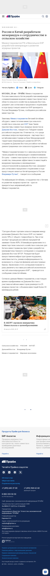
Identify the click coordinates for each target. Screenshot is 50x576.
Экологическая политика (10, 558)
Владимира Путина (10, 174)
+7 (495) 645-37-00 (9, 488)
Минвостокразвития (19, 118)
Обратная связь (8, 481)
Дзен (30, 88)
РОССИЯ (23, 346)
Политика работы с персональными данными (17, 550)
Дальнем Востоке (9, 130)
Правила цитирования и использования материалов (19, 548)
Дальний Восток (8, 349)
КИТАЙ (32, 346)
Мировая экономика (28, 353)
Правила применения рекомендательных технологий (19, 553)
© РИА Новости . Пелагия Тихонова (13, 82)
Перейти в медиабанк (33, 82)
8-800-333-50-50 (9, 495)
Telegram (40, 88)
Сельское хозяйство (10, 346)
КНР (26, 124)
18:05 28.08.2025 (7, 27)
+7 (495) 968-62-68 (32, 489)
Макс (21, 88)
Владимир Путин (23, 349)
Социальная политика (9, 555)
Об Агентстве (7, 478)
